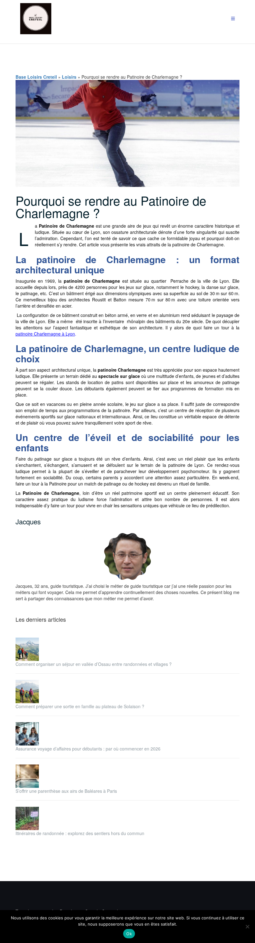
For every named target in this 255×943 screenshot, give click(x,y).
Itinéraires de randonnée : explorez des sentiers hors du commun (80, 833)
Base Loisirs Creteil (36, 77)
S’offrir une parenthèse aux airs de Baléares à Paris (66, 791)
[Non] (247, 926)
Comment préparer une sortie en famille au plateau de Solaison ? (80, 706)
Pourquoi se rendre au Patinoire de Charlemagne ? (111, 206)
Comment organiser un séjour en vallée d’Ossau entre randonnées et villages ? (94, 664)
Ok (129, 933)
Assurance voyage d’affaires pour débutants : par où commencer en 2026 (88, 749)
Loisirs (69, 77)
